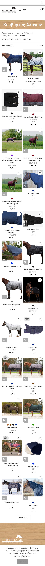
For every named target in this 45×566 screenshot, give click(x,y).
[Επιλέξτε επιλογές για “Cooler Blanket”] (4, 69)
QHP (33, 84)
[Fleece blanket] (12, 409)
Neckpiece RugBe (33, 193)
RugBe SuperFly (11, 347)
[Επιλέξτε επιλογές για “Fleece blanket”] (4, 420)
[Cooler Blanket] (12, 60)
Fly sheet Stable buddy (33, 81)
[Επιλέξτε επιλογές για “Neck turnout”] (25, 498)
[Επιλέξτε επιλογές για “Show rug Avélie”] (25, 420)
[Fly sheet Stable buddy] (33, 62)
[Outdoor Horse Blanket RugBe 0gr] (12, 218)
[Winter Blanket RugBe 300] (12, 288)
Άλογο (28, 33)
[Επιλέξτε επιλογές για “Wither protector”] (25, 459)
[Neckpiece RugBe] (33, 179)
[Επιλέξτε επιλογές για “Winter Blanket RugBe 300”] (4, 297)
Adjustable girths (33, 229)
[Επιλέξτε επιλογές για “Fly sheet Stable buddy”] (25, 73)
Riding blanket (33, 308)
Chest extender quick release (12, 116)
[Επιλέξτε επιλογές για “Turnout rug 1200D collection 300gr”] (25, 379)
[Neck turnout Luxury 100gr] (12, 250)
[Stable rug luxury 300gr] (12, 487)
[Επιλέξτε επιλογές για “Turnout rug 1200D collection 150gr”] (4, 379)
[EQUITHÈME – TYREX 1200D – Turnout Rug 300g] (12, 183)
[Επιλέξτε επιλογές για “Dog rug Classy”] (25, 340)
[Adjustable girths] (33, 219)
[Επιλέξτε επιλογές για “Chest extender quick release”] (4, 108)
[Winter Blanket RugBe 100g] (33, 252)
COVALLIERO (12, 79)
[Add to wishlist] (19, 52)
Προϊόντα (19, 33)
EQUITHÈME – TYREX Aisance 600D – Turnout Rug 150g (11, 160)
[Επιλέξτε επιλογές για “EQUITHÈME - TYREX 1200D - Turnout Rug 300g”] (4, 194)
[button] (25, 225)
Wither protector (33, 466)
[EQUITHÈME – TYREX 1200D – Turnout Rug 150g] (33, 140)
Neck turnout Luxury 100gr (12, 266)
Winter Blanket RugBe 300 (12, 304)
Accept (22, 562)
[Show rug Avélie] (33, 409)
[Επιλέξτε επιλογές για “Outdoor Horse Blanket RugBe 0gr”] (4, 223)
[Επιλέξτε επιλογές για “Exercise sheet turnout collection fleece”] (4, 459)
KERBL (33, 196)
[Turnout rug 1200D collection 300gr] (33, 368)
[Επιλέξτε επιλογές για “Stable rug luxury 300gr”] (4, 498)
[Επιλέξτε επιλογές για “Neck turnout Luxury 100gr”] (4, 258)
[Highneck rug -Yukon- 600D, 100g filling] (33, 100)
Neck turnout (33, 505)
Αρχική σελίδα (7, 33)
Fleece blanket (12, 427)
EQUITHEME (12, 165)
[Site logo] (9, 9)
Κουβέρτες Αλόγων (9, 36)
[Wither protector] (33, 448)
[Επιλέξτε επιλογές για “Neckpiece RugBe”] (25, 186)
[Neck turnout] (33, 487)
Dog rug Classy (33, 347)
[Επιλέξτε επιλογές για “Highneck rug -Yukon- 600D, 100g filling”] (25, 109)
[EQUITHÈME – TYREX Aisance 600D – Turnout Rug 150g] (12, 140)
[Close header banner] (42, 2)
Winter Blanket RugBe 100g (33, 269)
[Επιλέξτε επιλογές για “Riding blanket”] (25, 301)
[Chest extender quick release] (12, 100)
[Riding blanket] (33, 290)
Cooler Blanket (12, 77)
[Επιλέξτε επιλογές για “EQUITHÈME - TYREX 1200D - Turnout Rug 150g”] (25, 151)
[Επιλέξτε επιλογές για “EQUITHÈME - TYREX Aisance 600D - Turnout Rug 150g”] (4, 151)
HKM (33, 122)
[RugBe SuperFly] (12, 329)
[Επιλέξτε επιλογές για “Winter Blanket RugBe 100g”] (25, 262)
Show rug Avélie (33, 427)
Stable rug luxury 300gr (12, 502)
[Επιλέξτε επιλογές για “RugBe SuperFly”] (4, 340)
